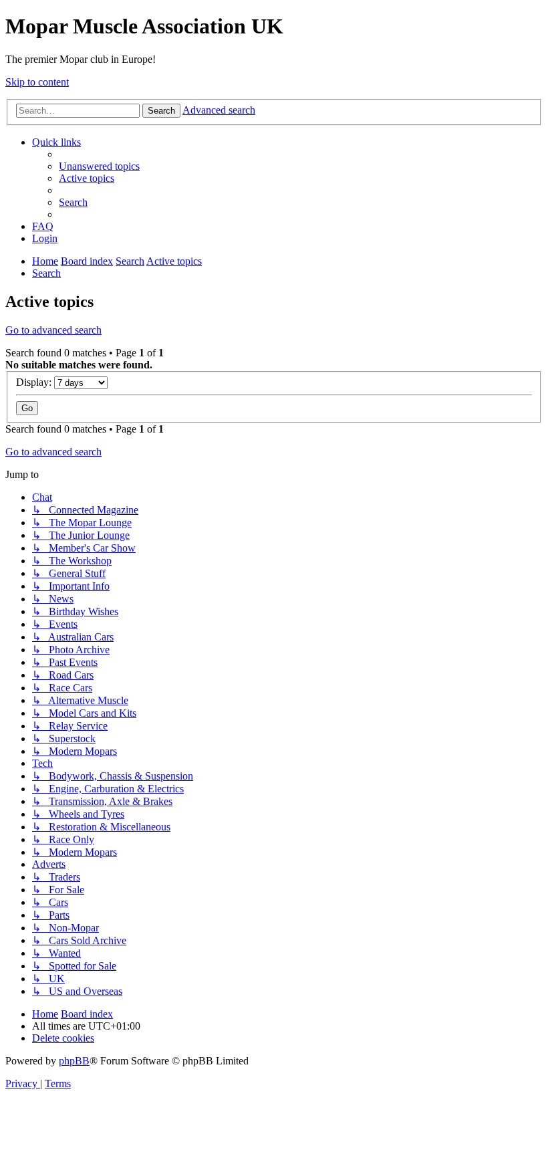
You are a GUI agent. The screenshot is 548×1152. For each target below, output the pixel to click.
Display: (35, 382)
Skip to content (37, 82)
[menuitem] (99, 166)
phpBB (74, 1060)
